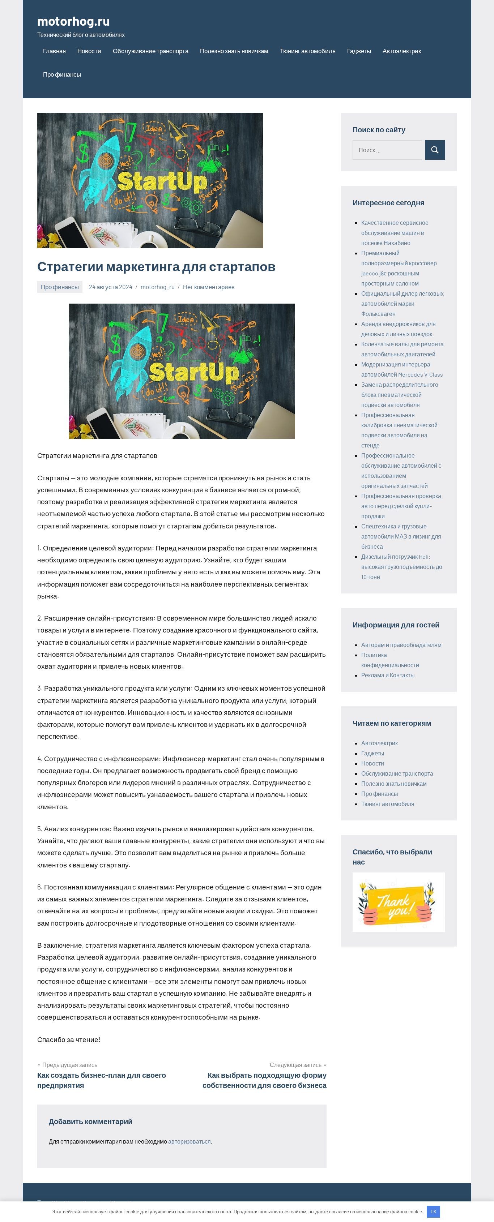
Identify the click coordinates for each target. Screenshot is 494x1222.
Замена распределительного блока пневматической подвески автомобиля (399, 394)
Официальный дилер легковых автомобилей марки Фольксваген (402, 303)
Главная (54, 50)
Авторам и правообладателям (401, 644)
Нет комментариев (209, 286)
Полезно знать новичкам (234, 50)
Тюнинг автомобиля (308, 50)
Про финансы (62, 74)
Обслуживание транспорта (150, 50)
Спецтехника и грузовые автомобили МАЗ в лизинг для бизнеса (401, 536)
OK (433, 1211)
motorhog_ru (158, 286)
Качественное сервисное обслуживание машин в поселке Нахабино (395, 232)
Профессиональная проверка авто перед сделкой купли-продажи (401, 505)
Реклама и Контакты (388, 675)
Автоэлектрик (402, 50)
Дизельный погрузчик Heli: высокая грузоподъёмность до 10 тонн (401, 566)
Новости (89, 50)
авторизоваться (189, 1141)
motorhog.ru (73, 20)
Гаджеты (359, 50)
